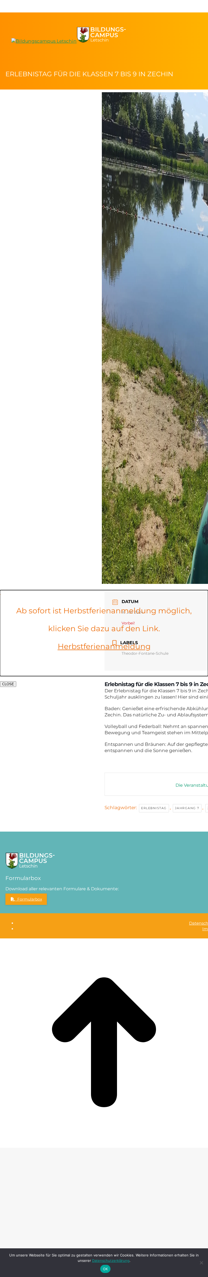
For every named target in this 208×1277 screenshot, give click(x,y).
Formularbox (28, 899)
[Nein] (201, 1262)
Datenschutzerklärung (110, 1260)
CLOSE (8, 684)
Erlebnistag (154, 808)
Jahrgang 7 (187, 808)
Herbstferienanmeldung (104, 646)
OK (105, 1269)
